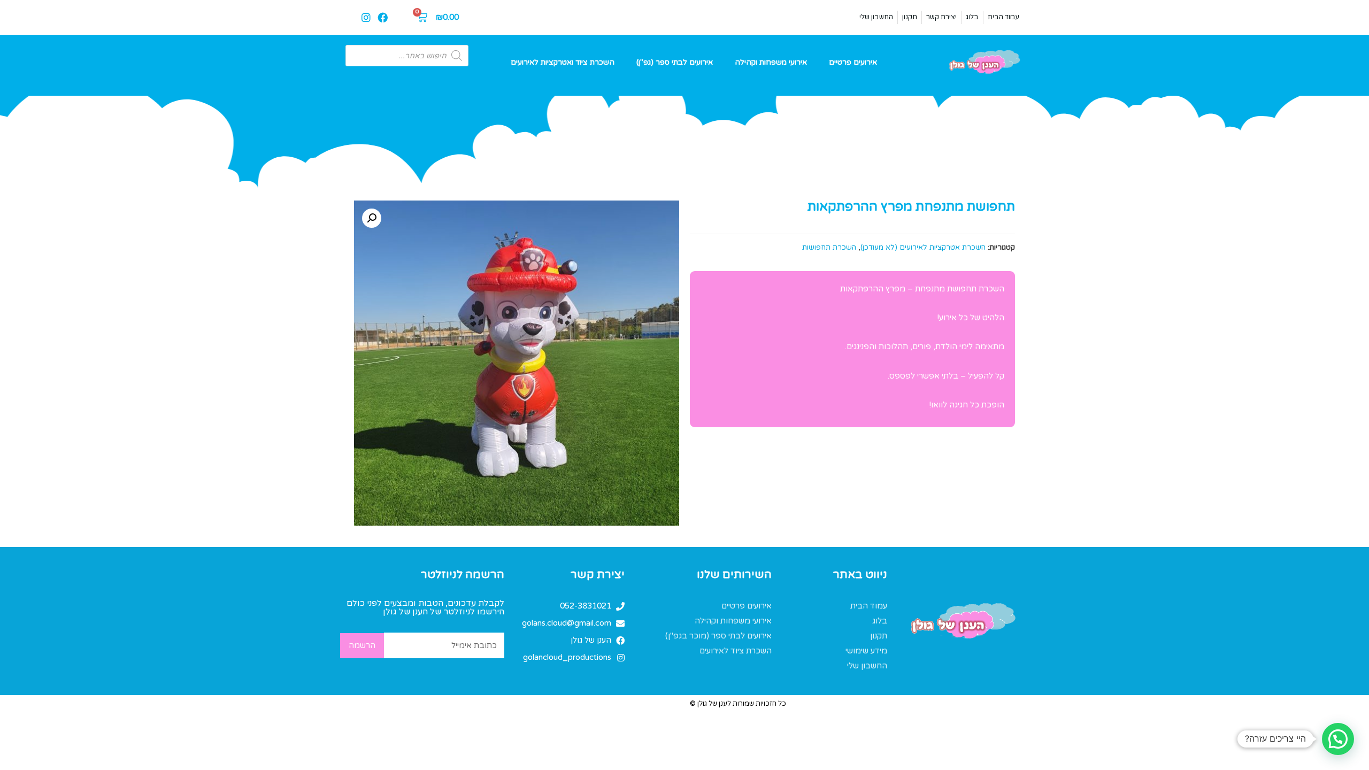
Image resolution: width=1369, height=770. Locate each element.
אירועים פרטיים (853, 62)
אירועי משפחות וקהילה (771, 62)
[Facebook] (382, 17)
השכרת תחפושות (829, 247)
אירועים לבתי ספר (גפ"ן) (674, 62)
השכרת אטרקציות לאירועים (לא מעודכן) (923, 247)
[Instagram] (366, 17)
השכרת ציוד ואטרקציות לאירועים (562, 62)
